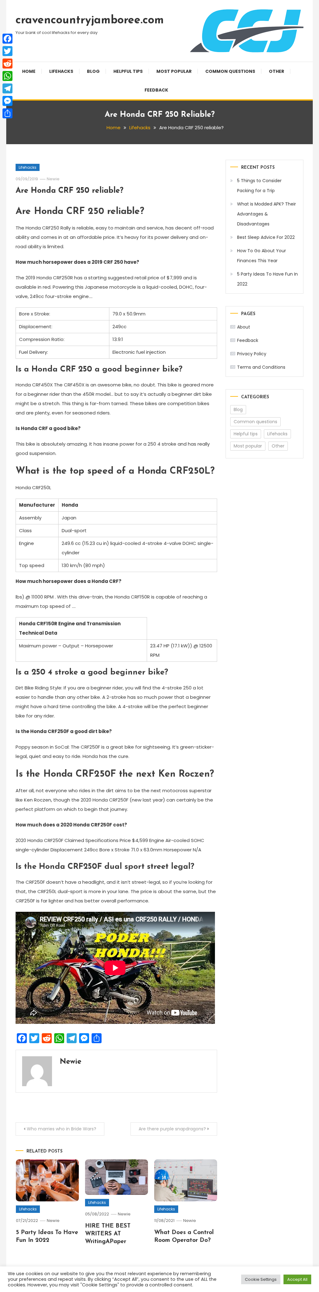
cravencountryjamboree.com (90, 20)
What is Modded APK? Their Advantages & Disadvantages (266, 214)
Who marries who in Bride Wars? (61, 1129)
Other (276, 71)
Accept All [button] (297, 1279)
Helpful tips (128, 71)
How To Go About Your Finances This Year (261, 256)
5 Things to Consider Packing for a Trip (259, 185)
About (243, 327)
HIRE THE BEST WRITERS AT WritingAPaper (108, 1233)
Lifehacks (61, 71)
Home (29, 71)
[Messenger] (7, 101)
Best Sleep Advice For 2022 (266, 237)
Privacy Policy (251, 354)
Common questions (230, 71)
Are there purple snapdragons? (172, 1129)
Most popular (174, 71)
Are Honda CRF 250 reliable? (69, 191)
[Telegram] (7, 88)
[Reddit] (7, 63)
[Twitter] (7, 51)
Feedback (156, 90)
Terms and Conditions (261, 367)
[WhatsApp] (7, 76)
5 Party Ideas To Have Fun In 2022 (267, 279)
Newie (53, 179)
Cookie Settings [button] (261, 1279)
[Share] (7, 113)
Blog (93, 71)
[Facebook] (7, 38)
